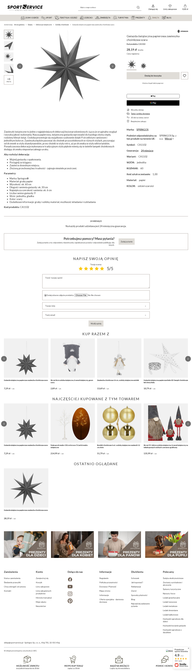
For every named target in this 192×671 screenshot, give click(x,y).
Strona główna (19, 25)
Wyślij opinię (96, 323)
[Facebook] (80, 579)
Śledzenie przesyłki (12, 582)
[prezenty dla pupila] (166, 544)
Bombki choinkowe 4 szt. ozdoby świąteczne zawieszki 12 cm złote (118, 446)
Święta (30, 25)
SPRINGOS (142, 129)
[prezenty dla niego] (119, 544)
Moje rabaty (41, 602)
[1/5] (81, 268)
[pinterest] (80, 601)
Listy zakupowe (42, 586)
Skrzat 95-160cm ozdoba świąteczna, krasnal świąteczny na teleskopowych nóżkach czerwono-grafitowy (166, 446)
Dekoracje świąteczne (44, 25)
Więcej (168, 138)
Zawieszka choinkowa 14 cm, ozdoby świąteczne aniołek (118, 380)
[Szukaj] (138, 7)
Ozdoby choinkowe (62, 25)
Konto (39, 571)
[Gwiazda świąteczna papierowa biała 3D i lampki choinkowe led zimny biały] (166, 358)
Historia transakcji (44, 597)
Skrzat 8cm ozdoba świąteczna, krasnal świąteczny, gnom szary (72, 381)
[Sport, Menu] (53, 17)
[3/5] (91, 268)
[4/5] (97, 268)
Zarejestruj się (42, 578)
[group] (66, 66)
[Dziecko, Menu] (94, 17)
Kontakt (7, 591)
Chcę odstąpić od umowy (15, 586)
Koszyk (39, 582)
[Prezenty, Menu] (146, 17)
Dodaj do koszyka (153, 75)
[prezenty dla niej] (72, 544)
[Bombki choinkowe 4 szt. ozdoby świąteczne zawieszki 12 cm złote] (119, 423)
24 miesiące (147, 150)
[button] (20, 66)
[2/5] (86, 268)
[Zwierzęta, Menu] (111, 17)
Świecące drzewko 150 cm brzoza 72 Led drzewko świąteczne (69, 446)
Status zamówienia (12, 578)
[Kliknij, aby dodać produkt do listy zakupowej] (184, 75)
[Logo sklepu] (25, 7)
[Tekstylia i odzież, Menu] (78, 17)
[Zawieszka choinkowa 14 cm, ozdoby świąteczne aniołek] (119, 358)
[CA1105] (143, 64)
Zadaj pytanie (127, 241)
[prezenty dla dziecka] (25, 544)
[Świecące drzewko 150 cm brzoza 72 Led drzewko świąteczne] (73, 423)
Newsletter (41, 606)
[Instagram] (80, 594)
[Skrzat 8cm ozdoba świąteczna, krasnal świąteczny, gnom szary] (73, 358)
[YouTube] (80, 586)
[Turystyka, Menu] (129, 17)
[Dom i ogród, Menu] (40, 17)
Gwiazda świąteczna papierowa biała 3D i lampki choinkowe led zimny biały (166, 381)
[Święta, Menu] (160, 17)
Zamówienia (11, 571)
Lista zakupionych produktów (43, 592)
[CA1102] (131, 64)
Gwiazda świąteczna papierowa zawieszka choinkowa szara (26, 380)
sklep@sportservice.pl (13, 642)
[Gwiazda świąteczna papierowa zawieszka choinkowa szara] (26, 358)
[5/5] (102, 268)
